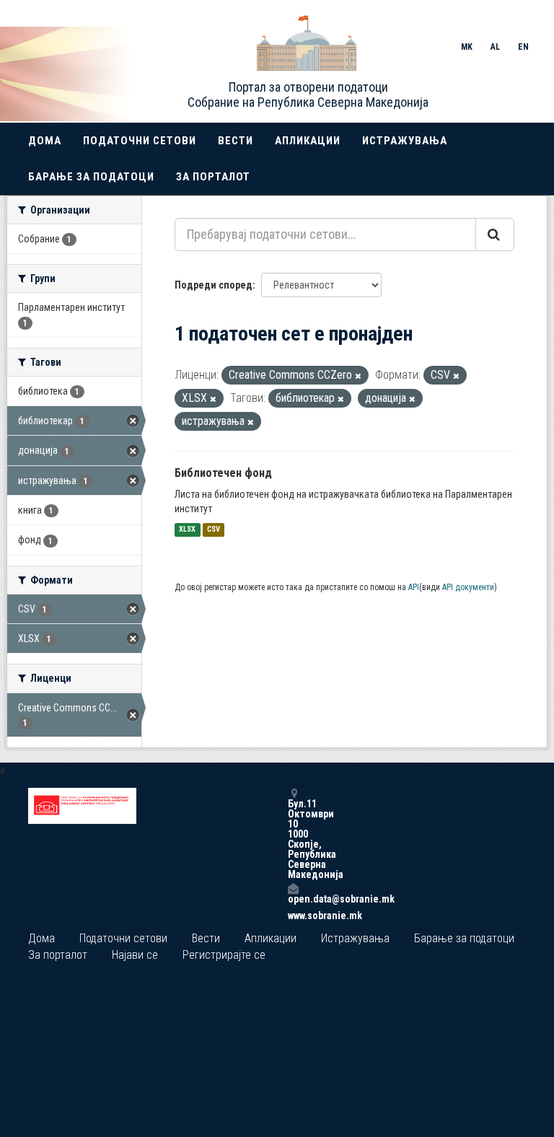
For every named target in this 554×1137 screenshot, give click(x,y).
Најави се (135, 955)
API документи (468, 587)
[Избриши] (358, 376)
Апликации (307, 140)
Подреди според (213, 285)
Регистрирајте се (224, 955)
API (413, 587)
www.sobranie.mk (293, 915)
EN (523, 47)
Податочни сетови (139, 140)
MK (466, 47)
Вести (235, 140)
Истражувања (404, 140)
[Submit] (494, 234)
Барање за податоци (91, 176)
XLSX (187, 530)
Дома (44, 140)
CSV (213, 530)
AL (495, 47)
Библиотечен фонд (223, 473)
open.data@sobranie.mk (293, 898)
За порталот (213, 176)
